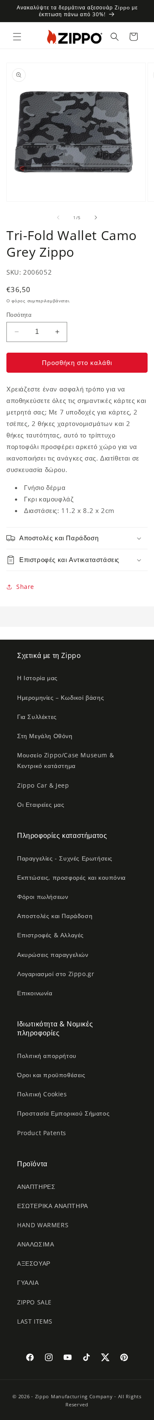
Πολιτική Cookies (42, 1094)
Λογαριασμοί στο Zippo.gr (55, 974)
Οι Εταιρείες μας (41, 804)
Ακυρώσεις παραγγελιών (53, 955)
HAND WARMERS (42, 1225)
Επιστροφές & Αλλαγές (50, 935)
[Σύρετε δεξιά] (95, 217)
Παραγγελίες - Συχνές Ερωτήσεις (65, 858)
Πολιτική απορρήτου (47, 1056)
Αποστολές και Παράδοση (54, 916)
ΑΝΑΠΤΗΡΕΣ (36, 1186)
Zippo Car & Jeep (43, 785)
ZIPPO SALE (34, 1302)
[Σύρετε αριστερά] (58, 217)
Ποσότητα (19, 315)
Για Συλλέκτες (37, 717)
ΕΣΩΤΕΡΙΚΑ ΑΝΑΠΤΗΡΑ (52, 1206)
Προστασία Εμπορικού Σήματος (63, 1113)
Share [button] (25, 586)
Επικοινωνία (35, 993)
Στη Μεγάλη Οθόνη (45, 736)
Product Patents (41, 1133)
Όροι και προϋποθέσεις (51, 1075)
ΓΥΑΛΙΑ (28, 1282)
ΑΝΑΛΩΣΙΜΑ (35, 1244)
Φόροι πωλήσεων (42, 897)
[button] (17, 36)
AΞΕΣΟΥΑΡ (33, 1263)
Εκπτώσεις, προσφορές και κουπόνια (71, 877)
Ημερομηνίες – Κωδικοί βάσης (60, 697)
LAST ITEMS (35, 1321)
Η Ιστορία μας (37, 678)
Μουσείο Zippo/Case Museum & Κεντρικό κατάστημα (65, 760)
